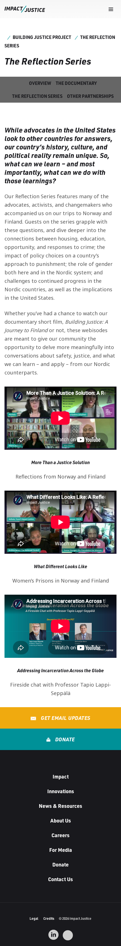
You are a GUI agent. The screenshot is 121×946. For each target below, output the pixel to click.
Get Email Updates (65, 718)
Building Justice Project (42, 37)
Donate (64, 739)
